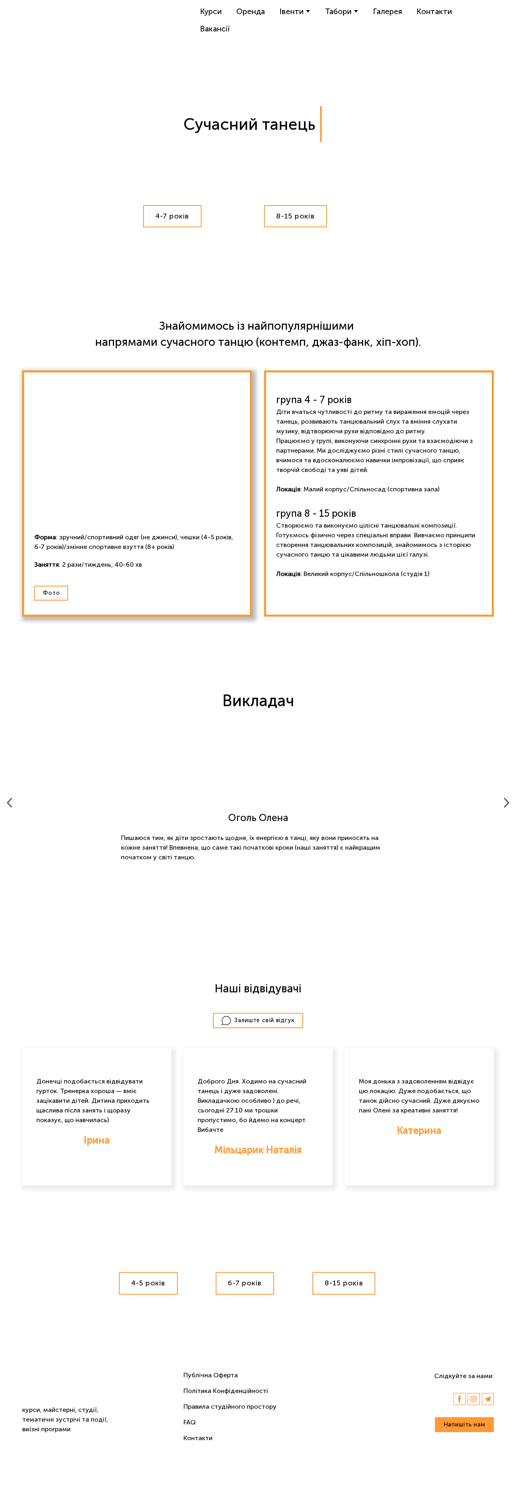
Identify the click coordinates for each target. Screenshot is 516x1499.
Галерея (387, 11)
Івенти (291, 11)
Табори (338, 11)
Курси (211, 11)
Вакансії (215, 28)
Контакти (434, 11)
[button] (172, 216)
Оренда (250, 11)
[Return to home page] (56, 20)
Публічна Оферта (210, 1375)
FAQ (189, 1422)
